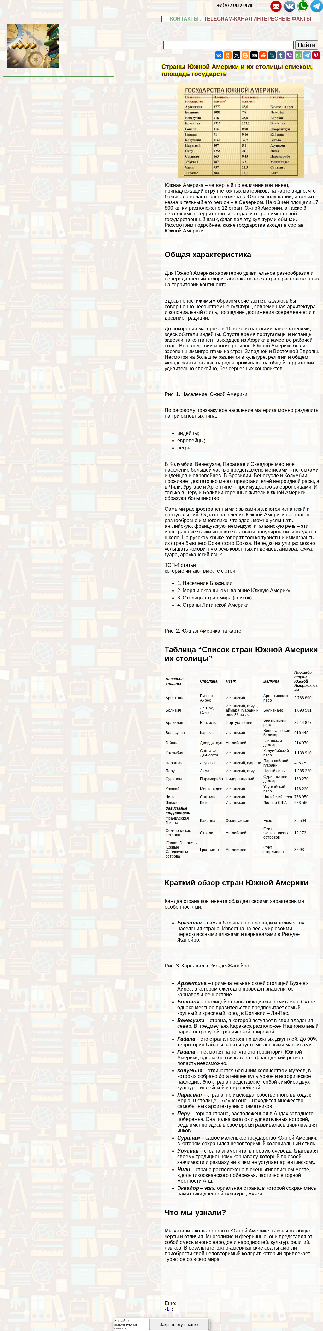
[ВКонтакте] (219, 55)
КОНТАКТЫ (184, 18)
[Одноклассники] (228, 55)
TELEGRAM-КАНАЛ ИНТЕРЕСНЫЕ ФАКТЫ (257, 18)
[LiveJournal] (272, 55)
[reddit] (263, 55)
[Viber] (289, 55)
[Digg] (254, 55)
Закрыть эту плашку (179, 1324)
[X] (236, 55)
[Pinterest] (316, 55)
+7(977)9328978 (234, 5)
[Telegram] (307, 55)
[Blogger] (245, 55)
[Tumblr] (281, 55)
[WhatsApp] (298, 55)
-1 (167, 1309)
